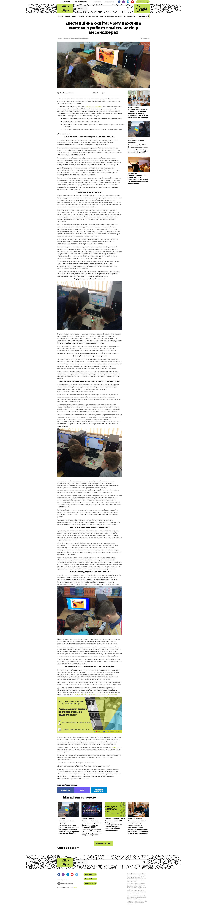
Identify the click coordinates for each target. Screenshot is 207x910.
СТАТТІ (74, 16)
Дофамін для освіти (130, 16)
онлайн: (88, 695)
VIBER (82, 790)
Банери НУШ (88, 879)
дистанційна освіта (84, 38)
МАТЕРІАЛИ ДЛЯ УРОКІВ (107, 16)
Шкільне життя (79, 695)
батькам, (85, 818)
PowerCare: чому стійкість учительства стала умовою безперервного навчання (138, 831)
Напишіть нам (141, 1)
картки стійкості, (141, 820)
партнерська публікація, (135, 823)
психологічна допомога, (135, 825)
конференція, (95, 820)
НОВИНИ (67, 16)
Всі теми (67, 2)
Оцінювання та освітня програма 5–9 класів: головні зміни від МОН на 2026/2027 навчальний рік (138, 114)
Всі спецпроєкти (81, 2)
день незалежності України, (136, 140)
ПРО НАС (60, 16)
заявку (114, 747)
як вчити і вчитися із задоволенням (104, 695)
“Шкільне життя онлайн (93, 107)
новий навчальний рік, (112, 820)
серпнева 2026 (133, 173)
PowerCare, (132, 818)
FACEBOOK (65, 790)
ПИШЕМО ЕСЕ (97, 2)
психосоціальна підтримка (136, 827)
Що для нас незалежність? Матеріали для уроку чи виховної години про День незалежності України (138, 150)
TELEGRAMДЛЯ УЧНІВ (98, 790)
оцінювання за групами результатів (138, 109)
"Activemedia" (73, 887)
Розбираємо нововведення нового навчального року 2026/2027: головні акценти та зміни (113, 827)
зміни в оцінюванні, (134, 107)
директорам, (74, 38)
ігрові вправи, (132, 142)
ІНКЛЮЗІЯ (95, 16)
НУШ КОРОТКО (143, 16)
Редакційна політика (90, 883)
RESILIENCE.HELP (109, 2)
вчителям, (67, 38)
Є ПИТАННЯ (81, 16)
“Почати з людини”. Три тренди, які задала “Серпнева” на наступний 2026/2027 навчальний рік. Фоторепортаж (138, 179)
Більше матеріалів (103, 843)
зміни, (123, 818)
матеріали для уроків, (135, 145)
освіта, (89, 823)
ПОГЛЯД (88, 16)
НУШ (144, 145)
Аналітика (118, 16)
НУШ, (84, 823)
